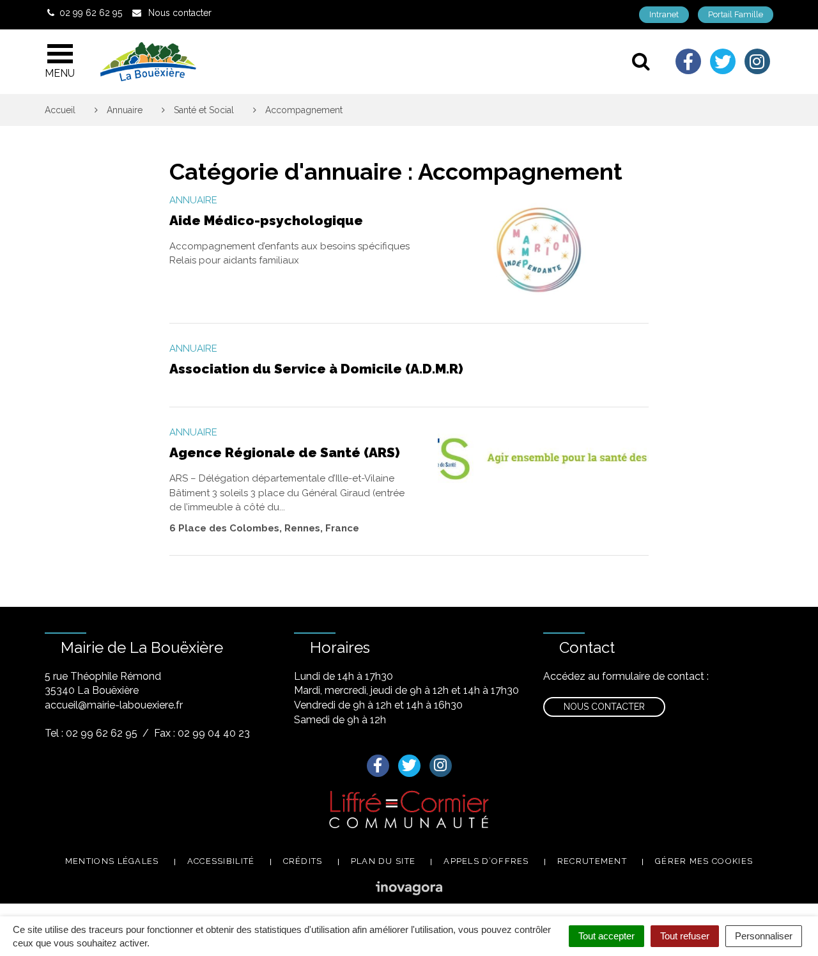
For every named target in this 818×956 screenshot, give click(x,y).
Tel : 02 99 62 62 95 (91, 733)
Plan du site (383, 861)
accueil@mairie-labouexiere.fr (114, 705)
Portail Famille (735, 14)
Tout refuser (684, 935)
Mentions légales (112, 861)
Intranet (664, 14)
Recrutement (592, 861)
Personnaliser (763, 935)
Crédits (303, 861)
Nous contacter (604, 706)
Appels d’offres (486, 861)
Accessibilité (221, 861)
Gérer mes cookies (704, 861)
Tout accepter (606, 935)
